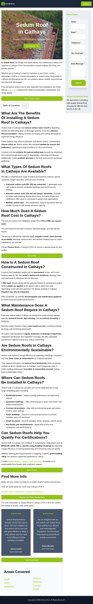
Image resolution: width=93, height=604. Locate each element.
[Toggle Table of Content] (23, 106)
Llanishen (29, 492)
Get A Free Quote (32, 560)
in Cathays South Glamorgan (25, 461)
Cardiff (4, 492)
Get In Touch (32, 470)
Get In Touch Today (32, 99)
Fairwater (36, 585)
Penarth (36, 589)
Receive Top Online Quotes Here (32, 497)
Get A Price (32, 256)
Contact (86, 4)
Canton (10, 492)
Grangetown (19, 492)
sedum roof (12, 90)
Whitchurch (38, 492)
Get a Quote (30, 46)
